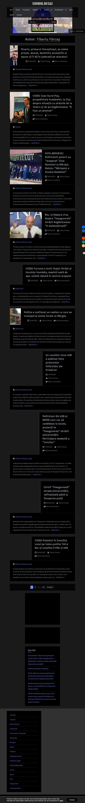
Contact (19, 15)
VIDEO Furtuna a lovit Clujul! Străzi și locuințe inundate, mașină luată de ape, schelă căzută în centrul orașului (49, 272)
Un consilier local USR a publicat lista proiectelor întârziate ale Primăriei (59, 363)
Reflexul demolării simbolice (38, 668)
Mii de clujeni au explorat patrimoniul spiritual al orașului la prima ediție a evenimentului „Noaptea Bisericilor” (41, 676)
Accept (72, 800)
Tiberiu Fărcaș (45, 61)
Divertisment (59, 10)
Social (18, 10)
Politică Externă (15, 756)
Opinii (12, 15)
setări (61, 800)
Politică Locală (26, 69)
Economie (26, 10)
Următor (50, 587)
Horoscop (13, 738)
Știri (11, 10)
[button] (83, 227)
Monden (13, 742)
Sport (71, 10)
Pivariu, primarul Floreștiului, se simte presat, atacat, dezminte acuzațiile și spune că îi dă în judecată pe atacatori (44, 53)
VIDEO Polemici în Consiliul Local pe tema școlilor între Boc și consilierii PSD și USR (51, 544)
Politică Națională (16, 765)
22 (43, 587)
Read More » (33, 85)
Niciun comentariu (61, 61)
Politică (35, 10)
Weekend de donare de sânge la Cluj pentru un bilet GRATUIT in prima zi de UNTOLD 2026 (41, 686)
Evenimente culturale (18, 733)
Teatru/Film (14, 784)
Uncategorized (15, 788)
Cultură (46, 10)
